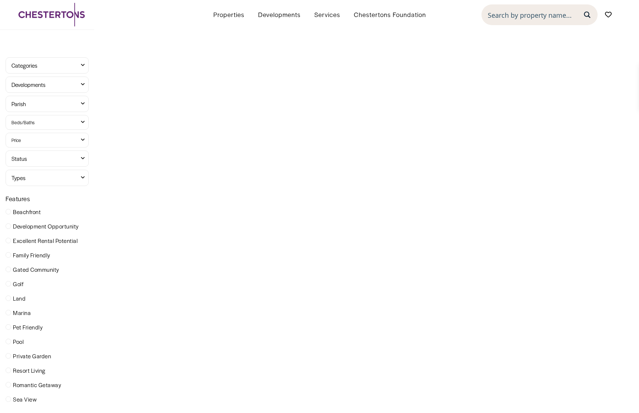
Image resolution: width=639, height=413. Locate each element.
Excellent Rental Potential (45, 240)
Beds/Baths (23, 122)
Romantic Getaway (37, 384)
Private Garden (32, 356)
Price (16, 140)
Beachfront (27, 211)
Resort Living (29, 370)
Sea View (25, 399)
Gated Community (36, 269)
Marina (22, 312)
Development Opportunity (46, 226)
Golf (18, 284)
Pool (18, 341)
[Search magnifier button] (587, 15)
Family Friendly (31, 255)
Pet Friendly (28, 327)
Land (19, 298)
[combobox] (47, 65)
